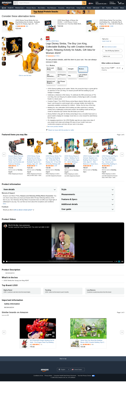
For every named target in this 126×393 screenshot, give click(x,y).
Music (122, 8)
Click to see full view (25, 75)
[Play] (3, 261)
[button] (4, 8)
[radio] (4, 39)
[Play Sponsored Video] (88, 328)
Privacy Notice (48, 375)
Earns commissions (24, 225)
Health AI (10, 8)
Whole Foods (70, 8)
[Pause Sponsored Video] (53, 333)
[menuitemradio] (119, 261)
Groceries (61, 8)
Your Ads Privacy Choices (84, 375)
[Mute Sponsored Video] (53, 336)
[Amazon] (6, 2)
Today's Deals (80, 8)
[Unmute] (122, 261)
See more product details (55, 126)
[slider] (59, 261)
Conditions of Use (38, 375)
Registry (115, 8)
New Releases (51, 8)
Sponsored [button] (4, 315)
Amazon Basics (31, 8)
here (4, 203)
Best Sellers (41, 8)
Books (89, 8)
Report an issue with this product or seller (61, 130)
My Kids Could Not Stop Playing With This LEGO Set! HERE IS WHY (28, 227)
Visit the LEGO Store (52, 41)
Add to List (106, 56)
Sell (103, 8)
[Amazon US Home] (44, 370)
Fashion (108, 8)
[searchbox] (50, 3)
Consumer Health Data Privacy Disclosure (65, 375)
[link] (27, 29)
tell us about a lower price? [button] (23, 210)
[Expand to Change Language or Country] (68, 369)
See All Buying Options (112, 50)
